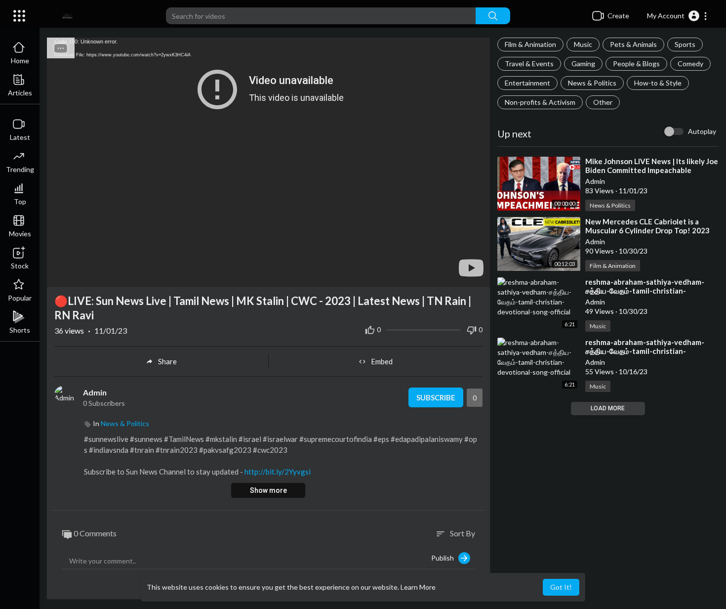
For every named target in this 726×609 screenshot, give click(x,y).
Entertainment (527, 83)
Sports (685, 44)
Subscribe (435, 397)
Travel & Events (529, 63)
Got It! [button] (561, 587)
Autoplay (702, 131)
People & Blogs (636, 63)
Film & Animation (530, 44)
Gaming (583, 63)
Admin (95, 392)
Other (602, 102)
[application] (268, 162)
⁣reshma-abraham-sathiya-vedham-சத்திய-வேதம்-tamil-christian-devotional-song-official (644, 290)
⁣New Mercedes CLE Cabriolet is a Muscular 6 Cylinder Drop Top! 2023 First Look (647, 230)
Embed (382, 361)
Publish (444, 558)
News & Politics (592, 83)
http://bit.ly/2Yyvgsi (277, 471)
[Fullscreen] (476, 274)
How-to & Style (658, 83)
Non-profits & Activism (540, 102)
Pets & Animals (633, 44)
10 (442, 274)
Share (167, 361)
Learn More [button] (418, 587)
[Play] (60, 274)
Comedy (690, 63)
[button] (677, 15)
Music (583, 44)
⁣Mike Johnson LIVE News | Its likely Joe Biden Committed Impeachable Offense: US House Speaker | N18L (651, 170)
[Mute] (459, 274)
